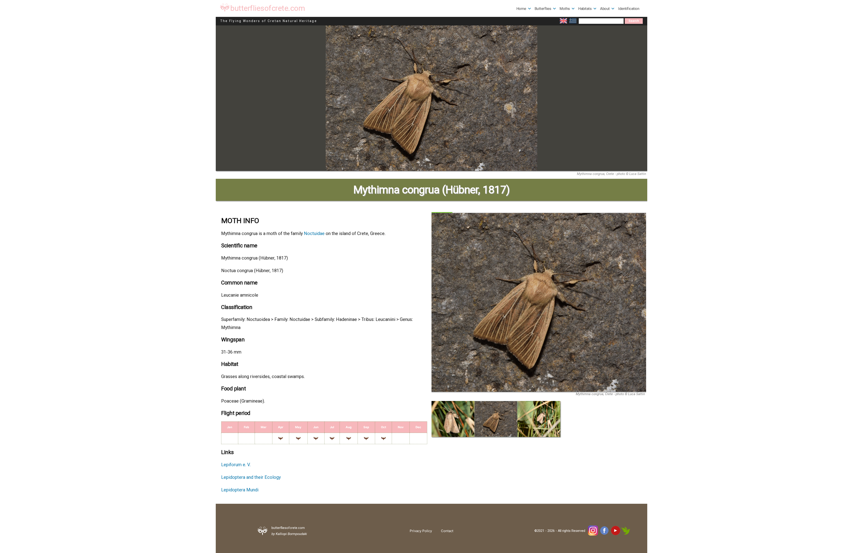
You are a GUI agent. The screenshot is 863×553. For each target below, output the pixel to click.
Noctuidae (314, 233)
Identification (628, 8)
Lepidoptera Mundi (239, 490)
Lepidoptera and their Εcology (251, 477)
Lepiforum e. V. (236, 464)
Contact (447, 531)
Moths (565, 8)
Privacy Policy (421, 531)
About (605, 8)
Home (521, 8)
